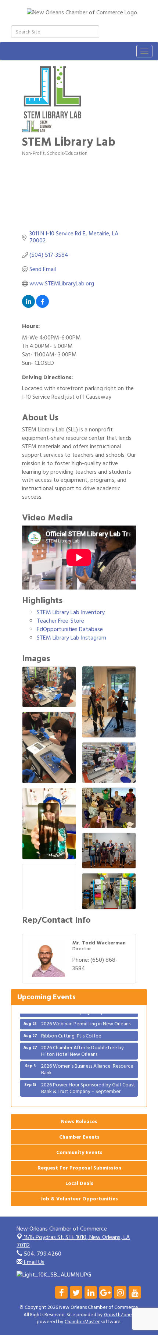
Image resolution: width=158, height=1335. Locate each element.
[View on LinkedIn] (28, 306)
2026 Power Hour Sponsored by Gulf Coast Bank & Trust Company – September (88, 1082)
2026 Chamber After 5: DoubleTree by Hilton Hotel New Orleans (82, 1045)
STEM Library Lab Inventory (71, 612)
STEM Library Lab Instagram (71, 637)
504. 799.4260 (41, 1254)
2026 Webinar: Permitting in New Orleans (85, 1018)
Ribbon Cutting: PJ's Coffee (71, 1030)
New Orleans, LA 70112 (73, 1241)
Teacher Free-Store (60, 621)
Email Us (33, 1262)
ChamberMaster (82, 1322)
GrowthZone (118, 1315)
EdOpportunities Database (70, 629)
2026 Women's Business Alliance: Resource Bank (87, 1063)
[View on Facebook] (42, 306)
